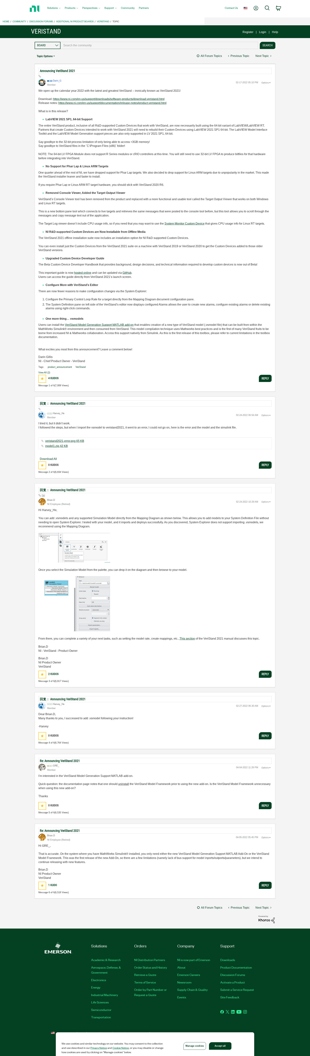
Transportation (101, 1017)
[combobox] (159, 45)
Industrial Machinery (104, 995)
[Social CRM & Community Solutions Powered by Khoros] (267, 919)
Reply (265, 378)
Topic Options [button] (45, 56)
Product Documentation (236, 967)
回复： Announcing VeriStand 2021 (63, 403)
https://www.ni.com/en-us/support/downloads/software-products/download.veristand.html (109, 99)
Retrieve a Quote (145, 975)
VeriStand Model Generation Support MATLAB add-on (99, 324)
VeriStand (103, 21)
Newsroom (184, 982)
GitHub (127, 272)
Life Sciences (100, 1002)
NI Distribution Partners (149, 960)
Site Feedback (229, 997)
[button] (42, 378)
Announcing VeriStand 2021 (57, 71)
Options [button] (265, 82)
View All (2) (44, 372)
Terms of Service (145, 982)
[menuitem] (54, 9)
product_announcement (60, 367)
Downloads (227, 960)
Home (6, 21)
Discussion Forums (41, 21)
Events (181, 997)
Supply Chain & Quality (192, 990)
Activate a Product (232, 982)
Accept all (220, 1046)
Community (19, 21)
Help (275, 32)
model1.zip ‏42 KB (56, 445)
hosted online (82, 272)
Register (248, 32)
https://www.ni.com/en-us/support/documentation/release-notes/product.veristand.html (112, 102)
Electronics (98, 980)
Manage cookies (194, 1046)
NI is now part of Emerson (193, 960)
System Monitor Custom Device (185, 223)
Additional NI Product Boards (75, 21)
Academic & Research (106, 960)
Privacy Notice (98, 1048)
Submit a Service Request (237, 990)
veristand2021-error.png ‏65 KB (64, 440)
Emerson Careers (188, 975)
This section (187, 638)
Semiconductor (101, 1010)
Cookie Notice (120, 1048)
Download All (48, 458)
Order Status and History (150, 967)
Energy (95, 987)
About (181, 967)
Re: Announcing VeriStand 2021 (60, 761)
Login (262, 32)
